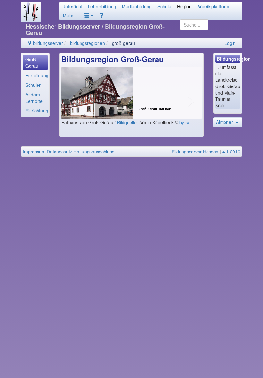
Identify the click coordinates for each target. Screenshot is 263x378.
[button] (89, 15)
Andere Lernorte (34, 97)
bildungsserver (47, 43)
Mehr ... (71, 15)
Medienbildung (137, 6)
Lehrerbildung (102, 6)
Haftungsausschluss (93, 151)
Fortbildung (36, 75)
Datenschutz (59, 151)
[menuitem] (35, 62)
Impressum (34, 151)
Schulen (33, 85)
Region (184, 6)
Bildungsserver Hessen (195, 151)
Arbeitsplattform (213, 6)
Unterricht (72, 6)
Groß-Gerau (31, 62)
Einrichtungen (36, 110)
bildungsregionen (87, 43)
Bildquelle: (128, 122)
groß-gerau (123, 43)
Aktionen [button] (225, 122)
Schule (164, 6)
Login (230, 43)
